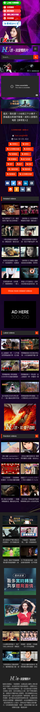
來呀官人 (15, 144)
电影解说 (14, 154)
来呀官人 (29, 149)
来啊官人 (27, 154)
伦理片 (27, 144)
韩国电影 (27, 169)
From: (16, 136)
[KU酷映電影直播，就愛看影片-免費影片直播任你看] (16, 49)
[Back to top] (33, 705)
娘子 (20, 164)
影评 (10, 164)
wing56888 (23, 136)
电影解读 (12, 174)
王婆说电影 (14, 169)
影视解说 (13, 159)
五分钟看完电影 (26, 174)
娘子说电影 (26, 159)
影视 (29, 164)
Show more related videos (20, 291)
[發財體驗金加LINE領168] (10, 42)
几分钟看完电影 (14, 149)
